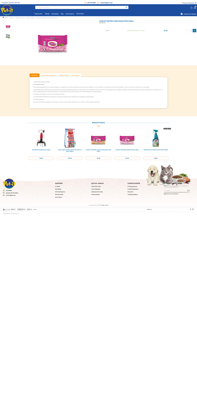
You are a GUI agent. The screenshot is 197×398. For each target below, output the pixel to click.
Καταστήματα (58, 197)
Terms (106, 205)
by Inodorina (102, 22)
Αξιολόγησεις (75, 75)
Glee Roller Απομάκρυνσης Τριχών (41, 149)
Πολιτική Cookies (59, 194)
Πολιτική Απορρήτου (60, 191)
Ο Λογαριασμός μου (132, 186)
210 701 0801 (91, 3)
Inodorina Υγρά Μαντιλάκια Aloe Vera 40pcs (127, 149)
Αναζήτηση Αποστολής (97, 191)
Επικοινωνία (130, 191)
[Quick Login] (191, 7)
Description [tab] (34, 75)
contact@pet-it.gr (106, 3)
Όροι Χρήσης (58, 189)
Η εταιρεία (57, 186)
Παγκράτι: (11, 2)
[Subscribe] (188, 190)
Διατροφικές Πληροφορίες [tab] (48, 75)
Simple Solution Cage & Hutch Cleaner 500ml (156, 149)
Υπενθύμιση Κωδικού (133, 194)
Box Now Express (95, 194)
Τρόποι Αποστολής (96, 186)
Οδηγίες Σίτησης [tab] (64, 75)
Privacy (103, 205)
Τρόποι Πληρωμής (95, 189)
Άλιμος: (189, 3)
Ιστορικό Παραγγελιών (133, 189)
